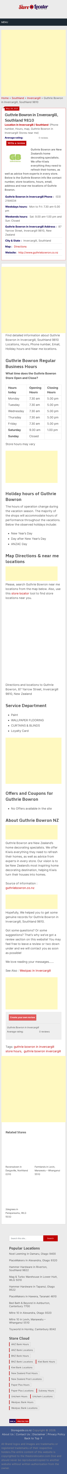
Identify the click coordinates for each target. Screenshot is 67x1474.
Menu (4, 22)
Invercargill (34, 98)
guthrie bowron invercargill (42, 1051)
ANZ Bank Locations (22, 1350)
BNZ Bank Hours (20, 1355)
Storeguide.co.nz (21, 1430)
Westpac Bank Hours (22, 1402)
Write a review (16, 143)
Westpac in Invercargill (35, 970)
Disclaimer (38, 1434)
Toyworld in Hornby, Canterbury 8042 (32, 1329)
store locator (20, 593)
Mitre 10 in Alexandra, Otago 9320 (30, 1312)
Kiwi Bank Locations (21, 1367)
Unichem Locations (42, 1396)
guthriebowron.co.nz (20, 888)
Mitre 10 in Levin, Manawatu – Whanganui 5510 (27, 1321)
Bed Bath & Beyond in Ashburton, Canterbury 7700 (29, 1304)
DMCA (12, 1421)
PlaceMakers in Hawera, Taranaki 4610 (33, 1296)
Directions (20, 246)
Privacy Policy (56, 1434)
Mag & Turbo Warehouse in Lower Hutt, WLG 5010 (33, 1278)
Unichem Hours (19, 1396)
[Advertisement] (33, 63)
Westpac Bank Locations (24, 1408)
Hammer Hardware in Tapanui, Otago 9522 (32, 1288)
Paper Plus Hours (20, 1384)
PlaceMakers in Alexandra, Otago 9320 (33, 1260)
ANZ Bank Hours (20, 1344)
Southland (18, 98)
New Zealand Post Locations (26, 1379)
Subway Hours (46, 1390)
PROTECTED (22, 1421)
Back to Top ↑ (33, 1438)
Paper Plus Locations (22, 1390)
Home (5, 98)
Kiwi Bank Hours (46, 1361)
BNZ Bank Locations (22, 1361)
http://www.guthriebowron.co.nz (38, 252)
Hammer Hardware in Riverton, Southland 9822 (28, 1268)
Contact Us (23, 1434)
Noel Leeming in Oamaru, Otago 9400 (32, 1253)
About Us (7, 1434)
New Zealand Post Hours (24, 1373)
